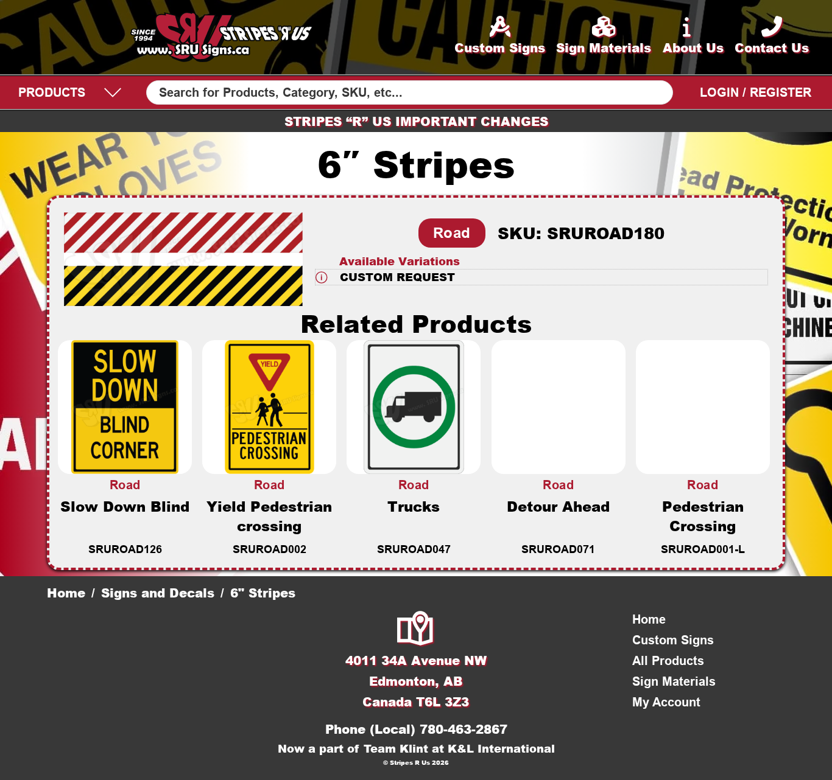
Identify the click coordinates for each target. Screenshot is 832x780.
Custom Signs (673, 640)
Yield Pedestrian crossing (269, 515)
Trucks (413, 506)
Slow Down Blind (124, 506)
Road (452, 233)
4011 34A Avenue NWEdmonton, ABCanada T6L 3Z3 (416, 681)
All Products (668, 660)
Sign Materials (674, 681)
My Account (666, 702)
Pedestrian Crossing (703, 515)
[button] (541, 277)
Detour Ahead (558, 506)
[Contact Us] (416, 630)
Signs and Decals (157, 592)
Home (66, 592)
